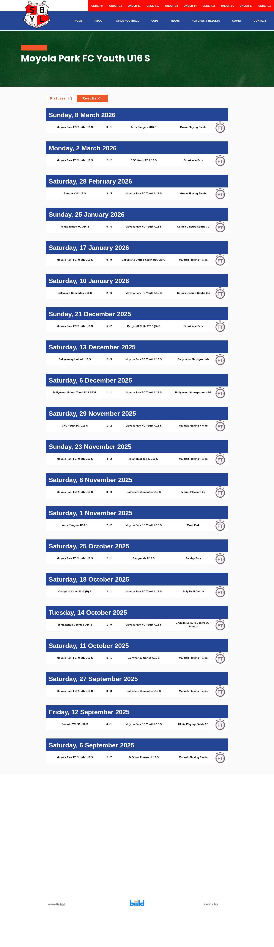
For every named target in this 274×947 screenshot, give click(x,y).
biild (62, 904)
